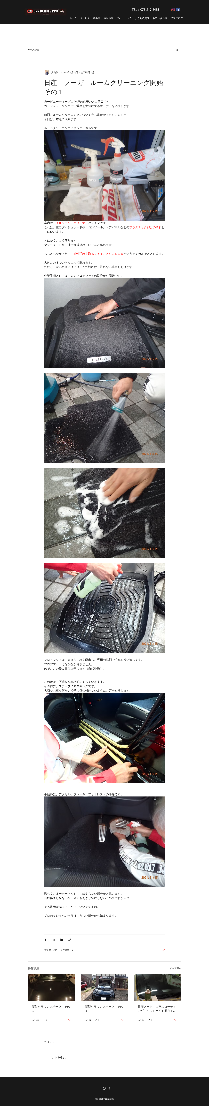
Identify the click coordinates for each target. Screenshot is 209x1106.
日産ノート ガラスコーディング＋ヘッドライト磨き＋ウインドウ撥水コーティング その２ (157, 1009)
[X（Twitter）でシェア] (53, 939)
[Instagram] (173, 9)
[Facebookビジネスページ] (178, 9)
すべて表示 (175, 968)
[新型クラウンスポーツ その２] (51, 987)
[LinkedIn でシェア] (61, 939)
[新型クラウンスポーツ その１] (104, 987)
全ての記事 (33, 49)
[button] (177, 50)
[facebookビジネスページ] (109, 1088)
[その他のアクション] (163, 72)
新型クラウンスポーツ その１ (104, 1009)
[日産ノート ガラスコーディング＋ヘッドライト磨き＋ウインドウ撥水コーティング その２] (157, 987)
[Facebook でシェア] (45, 939)
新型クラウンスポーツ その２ (51, 1009)
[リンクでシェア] (69, 939)
